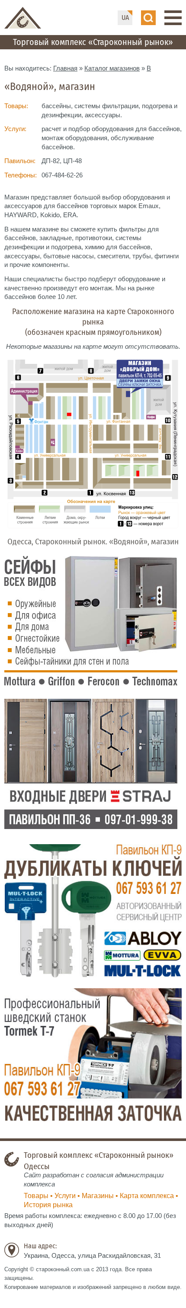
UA (125, 17)
